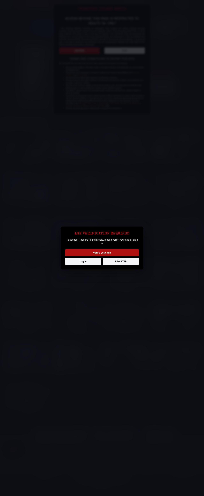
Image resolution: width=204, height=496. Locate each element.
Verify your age (102, 252)
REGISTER (121, 261)
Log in (83, 261)
